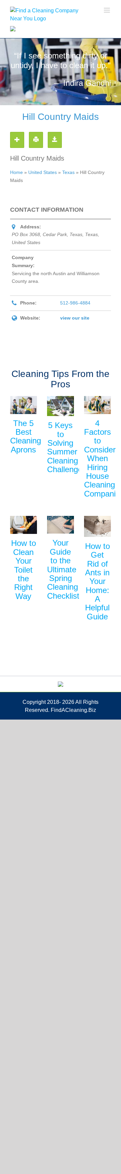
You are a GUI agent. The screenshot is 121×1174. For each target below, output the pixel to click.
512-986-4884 (75, 303)
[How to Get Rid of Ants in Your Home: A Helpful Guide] (97, 526)
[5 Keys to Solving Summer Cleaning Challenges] (60, 406)
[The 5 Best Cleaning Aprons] (23, 405)
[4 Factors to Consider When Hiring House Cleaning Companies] (97, 405)
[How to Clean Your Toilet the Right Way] (23, 525)
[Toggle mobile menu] (107, 10)
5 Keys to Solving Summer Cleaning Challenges (66, 447)
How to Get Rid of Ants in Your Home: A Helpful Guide (97, 581)
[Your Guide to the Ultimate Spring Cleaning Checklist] (60, 525)
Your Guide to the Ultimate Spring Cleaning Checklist (63, 569)
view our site (74, 318)
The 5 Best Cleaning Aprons (25, 436)
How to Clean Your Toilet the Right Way (23, 569)
